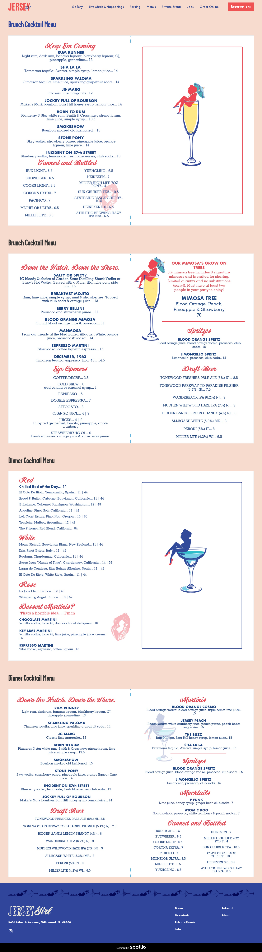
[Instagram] (10, 931)
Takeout (228, 908)
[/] (19, 7)
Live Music (182, 915)
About (226, 915)
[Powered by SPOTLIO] (131, 947)
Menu (179, 908)
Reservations (241, 7)
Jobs (178, 929)
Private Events (185, 922)
